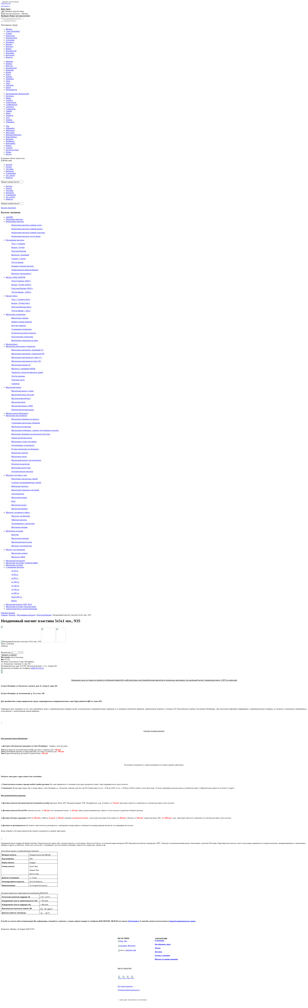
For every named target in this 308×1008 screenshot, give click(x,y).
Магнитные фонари (19, 509)
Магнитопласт (12, 344)
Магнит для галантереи (15, 550)
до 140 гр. (15, 586)
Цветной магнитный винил (22, 410)
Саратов (9, 148)
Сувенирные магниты (15, 567)
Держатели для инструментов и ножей (27, 372)
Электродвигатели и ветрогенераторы (21, 609)
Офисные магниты (19, 520)
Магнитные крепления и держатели (20, 346)
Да (3, 11)
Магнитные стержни (19, 318)
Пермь (8, 152)
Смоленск (10, 107)
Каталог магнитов (8, 208)
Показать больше (8, 613)
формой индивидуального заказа (182, 921)
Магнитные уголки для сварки (24, 442)
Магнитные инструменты (16, 416)
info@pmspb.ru (133, 921)
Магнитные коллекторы (21, 427)
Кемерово (10, 70)
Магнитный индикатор (15, 561)
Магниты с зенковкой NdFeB (23, 369)
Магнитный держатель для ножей (25, 490)
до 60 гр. (14, 574)
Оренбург (10, 85)
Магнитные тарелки (19, 453)
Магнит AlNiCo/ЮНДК (15, 277)
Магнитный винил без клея (22, 395)
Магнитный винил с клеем (22, 391)
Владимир (10, 53)
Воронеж (9, 139)
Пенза (8, 87)
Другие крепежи (18, 376)
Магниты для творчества (21, 546)
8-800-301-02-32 (6, 3)
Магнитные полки (18, 505)
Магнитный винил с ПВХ (22, 406)
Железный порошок (19, 527)
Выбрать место (9, 21)
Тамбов (9, 111)
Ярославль (10, 132)
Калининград (11, 68)
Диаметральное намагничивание (24, 270)
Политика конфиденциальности (129, 990)
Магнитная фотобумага (20, 398)
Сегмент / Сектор (18, 259)
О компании (159, 940)
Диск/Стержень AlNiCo (21, 281)
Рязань (8, 98)
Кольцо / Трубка (18, 247)
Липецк (9, 77)
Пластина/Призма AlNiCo (22, 288)
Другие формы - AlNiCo (21, 292)
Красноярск (10, 143)
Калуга (9, 154)
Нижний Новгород (13, 135)
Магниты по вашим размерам (166, 959)
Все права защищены (125, 986)
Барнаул (9, 44)
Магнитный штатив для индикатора (26, 460)
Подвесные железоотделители (23, 333)
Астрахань (10, 40)
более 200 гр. (16, 597)
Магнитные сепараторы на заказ (24, 340)
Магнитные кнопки (19, 553)
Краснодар (10, 36)
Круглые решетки (18, 325)
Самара (9, 33)
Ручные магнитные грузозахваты (25, 449)
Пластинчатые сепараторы (22, 337)
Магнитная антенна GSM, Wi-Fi (19, 604)
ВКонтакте (131, 946)
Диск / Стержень (18, 244)
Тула (8, 118)
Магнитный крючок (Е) (21, 365)
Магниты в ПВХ (18, 557)
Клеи (13, 501)
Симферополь (11, 105)
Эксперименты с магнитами (23, 524)
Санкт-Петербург (13, 31)
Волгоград (10, 55)
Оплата (157, 948)
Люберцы (10, 79)
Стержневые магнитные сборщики (25, 423)
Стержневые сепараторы (21, 329)
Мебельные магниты (19, 486)
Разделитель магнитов (20, 464)
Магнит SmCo (11, 296)
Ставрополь (11, 109)
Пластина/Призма (18, 251)
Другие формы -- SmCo (20, 311)
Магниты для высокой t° (21, 274)
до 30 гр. (14, 571)
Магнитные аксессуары (21, 468)
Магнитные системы (14, 565)
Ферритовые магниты (15, 221)
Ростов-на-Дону (12, 150)
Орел (8, 83)
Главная (4, 615)
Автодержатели (17, 494)
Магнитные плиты (19, 456)
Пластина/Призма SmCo (21, 307)
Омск (8, 81)
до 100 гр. (15, 582)
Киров (8, 72)
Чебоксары (10, 130)
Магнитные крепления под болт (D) (26, 361)
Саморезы (15, 384)
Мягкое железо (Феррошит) (17, 413)
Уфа (7, 126)
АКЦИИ (9, 217)
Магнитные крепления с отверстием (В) (27, 354)
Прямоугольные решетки (21, 322)
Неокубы (15, 535)
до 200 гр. (15, 593)
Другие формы (17, 262)
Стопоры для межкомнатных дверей (26, 483)
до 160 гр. (15, 589)
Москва (9, 29)
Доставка (158, 952)
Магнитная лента (18, 402)
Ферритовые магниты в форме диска (26, 225)
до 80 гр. (14, 578)
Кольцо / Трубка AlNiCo (21, 285)
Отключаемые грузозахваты (22, 445)
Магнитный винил (13, 387)
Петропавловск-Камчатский (17, 94)
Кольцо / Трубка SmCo (20, 303)
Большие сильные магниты (22, 266)
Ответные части (18, 380)
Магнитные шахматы (20, 538)
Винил (14, 601)
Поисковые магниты (14, 219)
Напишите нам (130, 950)
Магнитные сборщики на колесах (25, 419)
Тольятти (9, 115)
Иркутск (9, 66)
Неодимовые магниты (15, 240)
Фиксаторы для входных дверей (24, 479)
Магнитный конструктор (21, 542)
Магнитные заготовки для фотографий (22, 563)
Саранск (9, 100)
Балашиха (10, 42)
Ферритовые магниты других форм (25, 236)
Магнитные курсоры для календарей (21, 607)
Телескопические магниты (22, 471)
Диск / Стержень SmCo (20, 299)
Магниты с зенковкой (20, 255)
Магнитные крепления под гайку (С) (26, 357)
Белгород (9, 46)
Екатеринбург (11, 38)
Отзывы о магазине (162, 955)
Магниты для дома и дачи (16, 475)
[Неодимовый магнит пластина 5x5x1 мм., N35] (2, 627)
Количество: (6, 652)
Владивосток (11, 51)
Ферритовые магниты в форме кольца (26, 229)
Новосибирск (11, 137)
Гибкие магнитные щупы (21, 438)
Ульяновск (10, 122)
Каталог (12, 615)
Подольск (10, 96)
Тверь (8, 113)
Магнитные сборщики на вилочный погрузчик (30, 434)
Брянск (9, 49)
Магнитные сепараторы (15, 314)
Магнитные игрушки (14, 531)
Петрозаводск (11, 90)
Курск (8, 74)
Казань (8, 146)
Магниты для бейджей (20, 516)
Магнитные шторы (19, 497)
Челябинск (10, 141)
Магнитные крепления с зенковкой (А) (27, 350)
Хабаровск (10, 128)
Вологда (9, 57)
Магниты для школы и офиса (18, 512)
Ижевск (9, 64)
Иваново (9, 61)
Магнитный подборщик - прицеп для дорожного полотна (35, 430)
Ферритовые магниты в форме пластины (28, 233)
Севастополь (11, 102)
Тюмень (9, 120)
